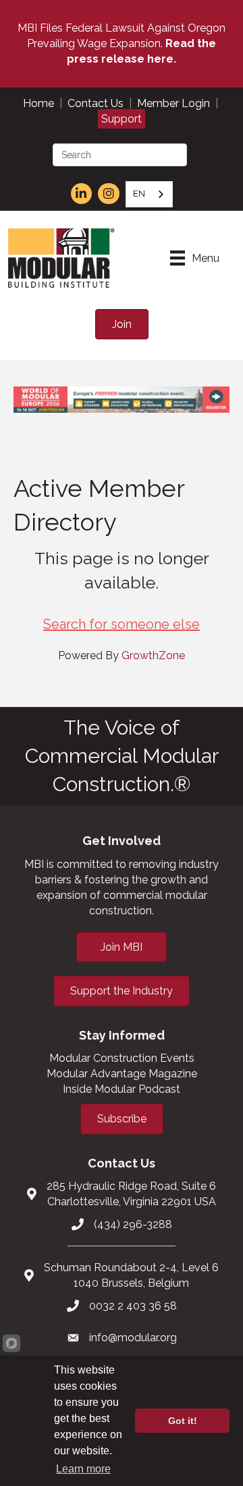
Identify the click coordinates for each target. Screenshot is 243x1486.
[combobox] (149, 194)
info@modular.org (133, 1337)
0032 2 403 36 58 (133, 1305)
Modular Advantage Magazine (122, 1073)
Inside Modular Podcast (121, 1089)
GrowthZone (153, 655)
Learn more (83, 1469)
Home (38, 103)
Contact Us (96, 103)
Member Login (173, 103)
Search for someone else (121, 624)
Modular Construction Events (121, 1058)
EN (139, 194)
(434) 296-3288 (133, 1224)
